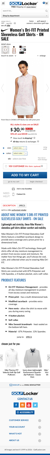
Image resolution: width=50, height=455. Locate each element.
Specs (29, 337)
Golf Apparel (41, 21)
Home (31, 21)
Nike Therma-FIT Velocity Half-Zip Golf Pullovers (11, 372)
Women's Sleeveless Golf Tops (38, 23)
